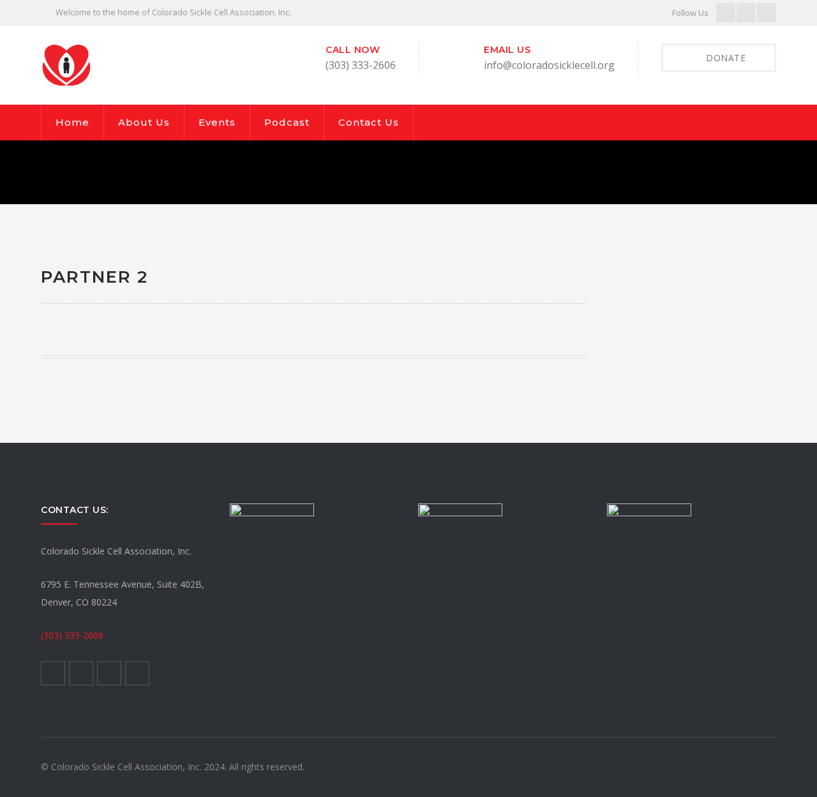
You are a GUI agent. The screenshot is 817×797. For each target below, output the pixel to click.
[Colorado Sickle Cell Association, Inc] (66, 64)
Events (217, 122)
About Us (144, 122)
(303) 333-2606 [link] (72, 635)
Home (72, 122)
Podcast (287, 122)
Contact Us (368, 122)
